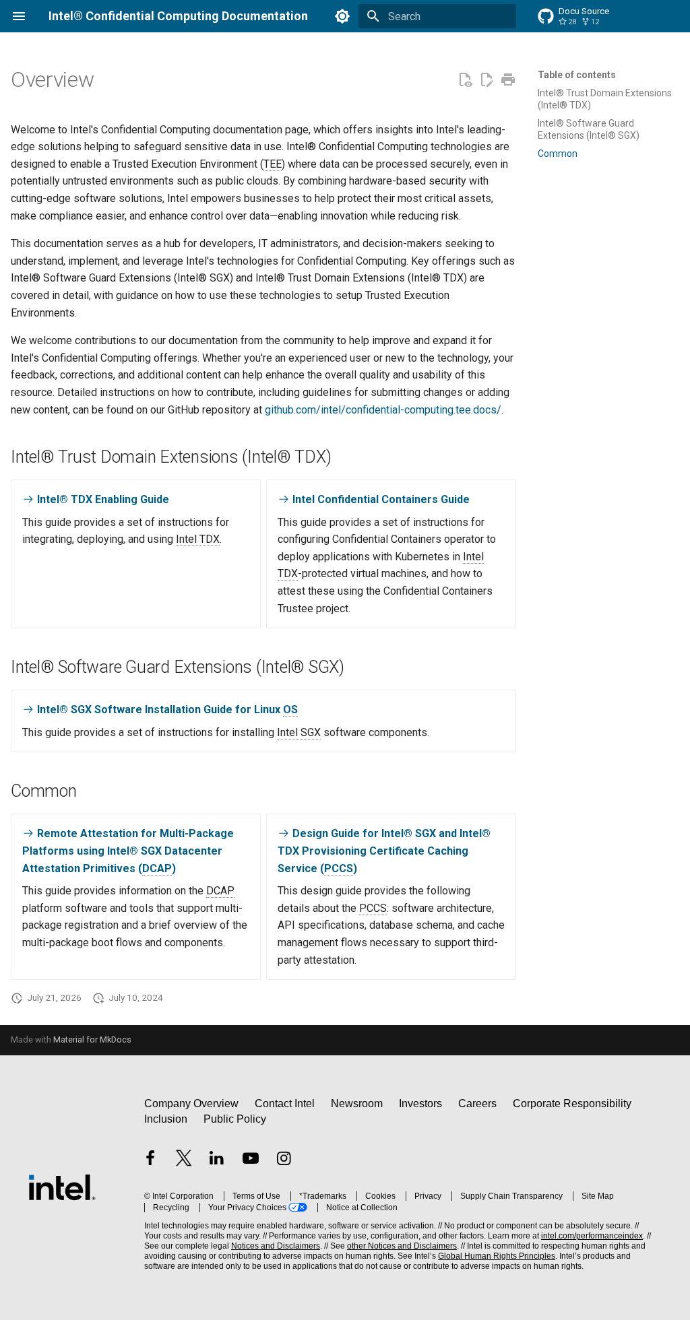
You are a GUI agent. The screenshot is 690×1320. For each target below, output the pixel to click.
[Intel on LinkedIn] (217, 1160)
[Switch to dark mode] (342, 16)
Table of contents (577, 74)
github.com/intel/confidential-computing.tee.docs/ (383, 409)
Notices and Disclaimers (275, 1246)
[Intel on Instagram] (283, 1160)
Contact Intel (285, 1103)
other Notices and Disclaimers (402, 1246)
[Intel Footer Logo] (62, 1187)
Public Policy (234, 1119)
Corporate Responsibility (572, 1103)
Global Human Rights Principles (496, 1256)
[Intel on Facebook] (150, 1160)
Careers (477, 1103)
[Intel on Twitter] (183, 1160)
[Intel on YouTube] (250, 1160)
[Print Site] (508, 80)
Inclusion (165, 1119)
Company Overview (191, 1103)
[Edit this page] (486, 80)
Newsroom (357, 1103)
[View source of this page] (465, 80)
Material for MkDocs (92, 1039)
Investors (420, 1103)
